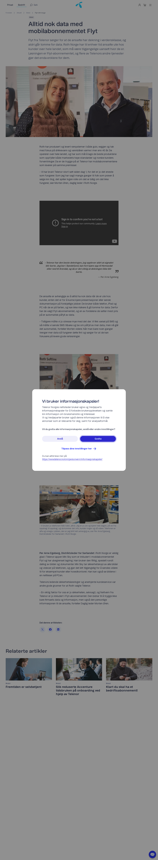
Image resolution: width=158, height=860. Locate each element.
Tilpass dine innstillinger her (76, 449)
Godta (98, 439)
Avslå (60, 439)
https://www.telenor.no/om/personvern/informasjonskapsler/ (72, 459)
